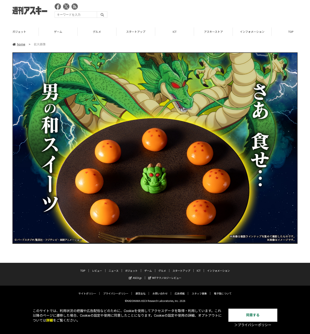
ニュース (114, 270)
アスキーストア (213, 32)
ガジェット (19, 32)
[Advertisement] (221, 11)
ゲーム (58, 32)
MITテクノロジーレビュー (166, 277)
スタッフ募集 (199, 293)
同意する (253, 315)
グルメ (97, 32)
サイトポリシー (87, 293)
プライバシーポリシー (115, 293)
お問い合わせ (160, 293)
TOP (82, 270)
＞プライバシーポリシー (252, 325)
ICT (175, 32)
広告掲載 (180, 293)
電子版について (223, 293)
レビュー (97, 270)
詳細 (49, 320)
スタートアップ (135, 32)
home (21, 44)
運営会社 (140, 293)
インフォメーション (252, 32)
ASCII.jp (137, 277)
